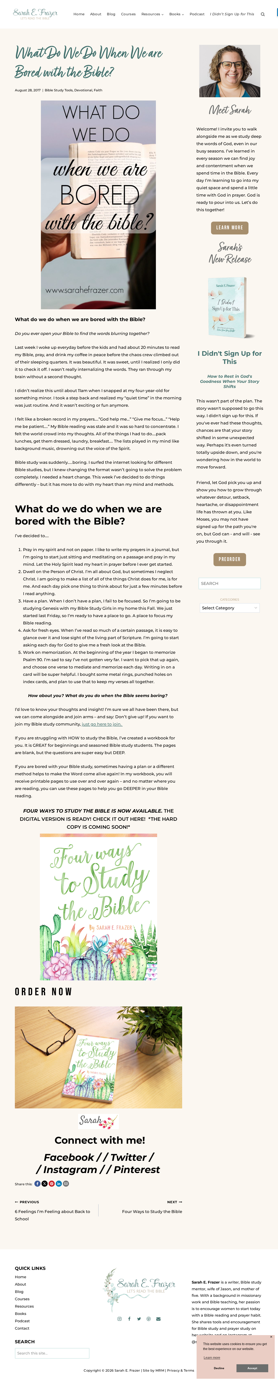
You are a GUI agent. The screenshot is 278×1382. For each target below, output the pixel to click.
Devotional (83, 90)
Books (20, 1313)
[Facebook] (129, 1319)
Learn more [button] (212, 1357)
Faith (98, 90)
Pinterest (137, 1169)
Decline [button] (219, 1368)
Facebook (69, 1157)
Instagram (70, 1169)
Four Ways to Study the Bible (152, 1207)
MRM (159, 1370)
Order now (44, 992)
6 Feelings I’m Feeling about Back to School (52, 1210)
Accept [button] (252, 1368)
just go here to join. (102, 724)
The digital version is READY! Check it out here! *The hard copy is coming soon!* (98, 819)
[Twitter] (139, 1319)
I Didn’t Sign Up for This (232, 14)
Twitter (128, 1157)
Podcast (197, 14)
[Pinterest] (148, 1319)
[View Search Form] (263, 14)
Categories (229, 599)
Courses (128, 14)
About (96, 14)
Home (78, 14)
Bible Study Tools (59, 90)
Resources (24, 1306)
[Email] (158, 1319)
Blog (111, 14)
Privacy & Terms (180, 1370)
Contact (22, 1328)
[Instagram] (119, 1319)
